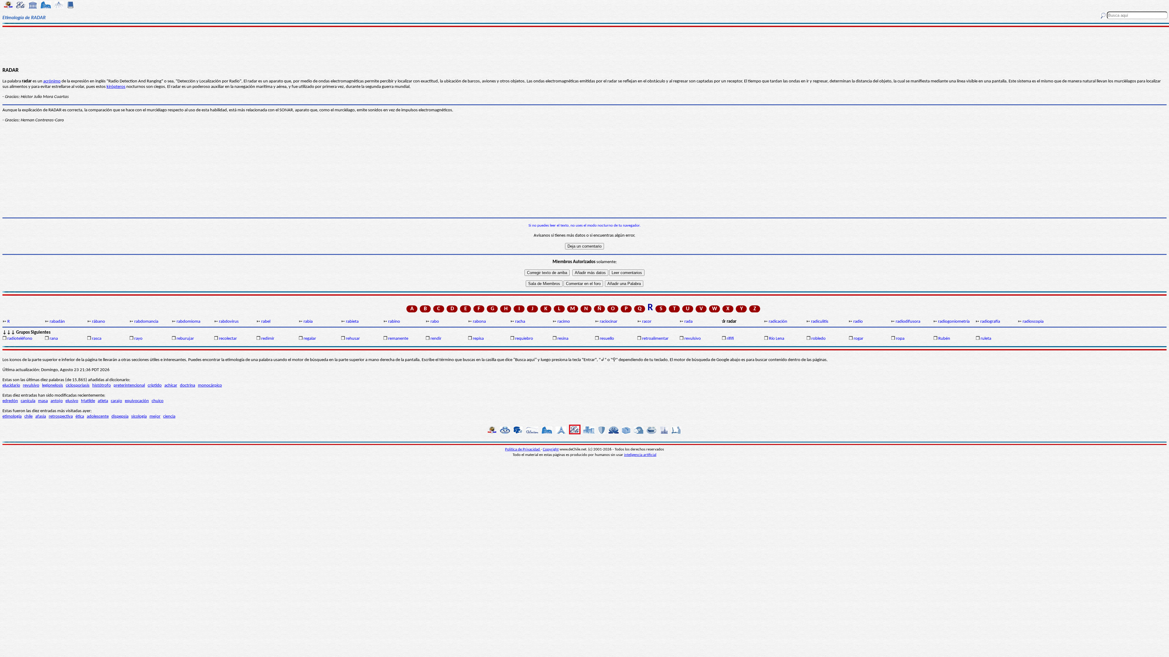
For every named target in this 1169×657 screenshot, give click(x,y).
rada (688, 321)
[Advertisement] (585, 46)
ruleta (986, 338)
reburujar (185, 338)
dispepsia (119, 416)
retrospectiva (61, 416)
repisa (478, 338)
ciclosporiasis (78, 385)
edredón (10, 401)
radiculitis (819, 321)
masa (43, 401)
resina (562, 338)
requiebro (524, 338)
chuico (157, 401)
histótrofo (101, 385)
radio (858, 321)
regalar (310, 338)
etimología (12, 416)
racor (646, 321)
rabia (308, 321)
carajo (116, 401)
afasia (40, 416)
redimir (267, 338)
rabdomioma (188, 321)
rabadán (57, 321)
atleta (103, 401)
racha (520, 321)
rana (54, 338)
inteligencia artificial (640, 455)
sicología (139, 416)
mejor (154, 416)
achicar (170, 385)
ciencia (169, 416)
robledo (818, 338)
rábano (98, 321)
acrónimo (52, 81)
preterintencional (129, 385)
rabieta (352, 321)
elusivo (71, 401)
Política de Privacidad (523, 449)
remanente (398, 338)
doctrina (187, 385)
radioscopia (1033, 321)
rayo (138, 338)
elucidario (11, 385)
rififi (730, 338)
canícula (28, 401)
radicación (778, 321)
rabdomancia (146, 321)
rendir (435, 338)
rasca (96, 338)
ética (79, 416)
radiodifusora (908, 321)
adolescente (98, 416)
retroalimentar (655, 338)
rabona (479, 321)
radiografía (990, 321)
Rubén (944, 338)
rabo (434, 321)
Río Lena (776, 338)
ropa (900, 338)
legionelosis (52, 385)
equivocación (137, 401)
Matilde (88, 401)
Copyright (551, 449)
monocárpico (210, 385)
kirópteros (116, 87)
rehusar (353, 338)
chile (28, 416)
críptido (155, 385)
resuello (607, 338)
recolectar (228, 338)
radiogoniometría (954, 321)
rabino (394, 321)
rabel (265, 321)
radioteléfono (19, 338)
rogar (858, 338)
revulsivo (692, 338)
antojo (57, 401)
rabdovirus (229, 321)
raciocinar (608, 321)
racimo (563, 321)
